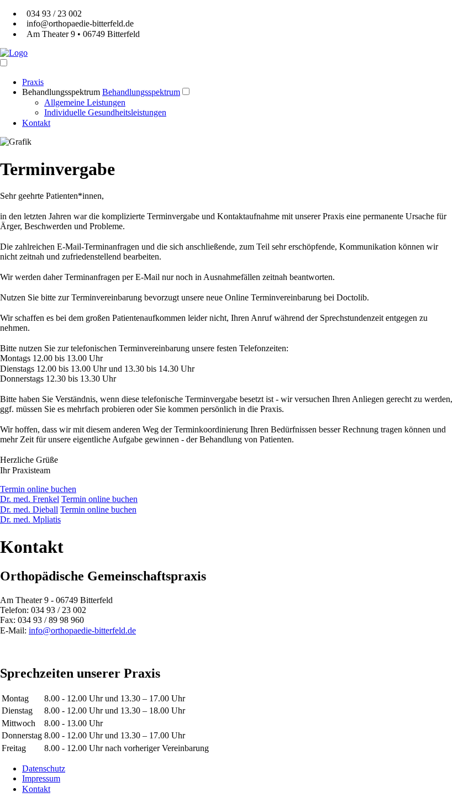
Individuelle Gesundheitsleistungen (105, 112)
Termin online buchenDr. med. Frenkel (38, 494)
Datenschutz (43, 768)
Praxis (33, 82)
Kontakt (36, 123)
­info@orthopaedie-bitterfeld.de (82, 630)
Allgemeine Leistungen (84, 102)
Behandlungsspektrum (61, 92)
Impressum (41, 778)
